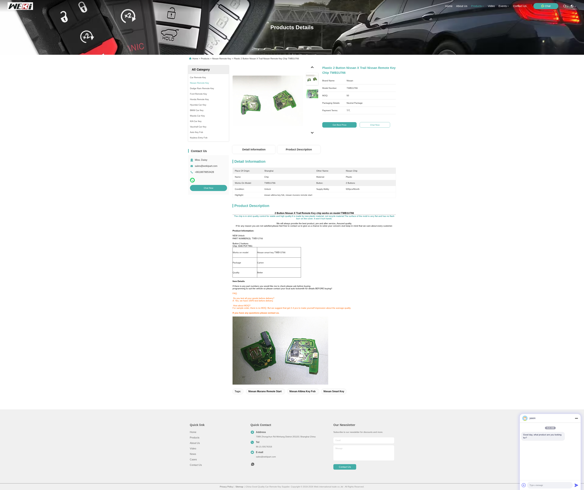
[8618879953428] (252, 465)
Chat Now (208, 188)
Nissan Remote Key (221, 58)
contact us (520, 6)
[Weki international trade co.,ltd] (20, 6)
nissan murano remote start (265, 391)
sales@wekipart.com (206, 166)
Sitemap (239, 486)
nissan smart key (333, 391)
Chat (548, 6)
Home (448, 6)
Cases (193, 459)
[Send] (576, 485)
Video (193, 448)
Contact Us (196, 465)
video (491, 6)
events (503, 6)
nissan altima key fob (302, 391)
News (193, 454)
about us (461, 6)
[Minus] (576, 418)
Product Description (299, 149)
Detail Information (254, 149)
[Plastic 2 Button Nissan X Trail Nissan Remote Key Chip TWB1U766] (268, 100)
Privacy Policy (226, 486)
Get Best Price (339, 125)
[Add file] (524, 485)
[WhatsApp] (192, 180)
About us (195, 443)
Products (205, 58)
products (476, 6)
